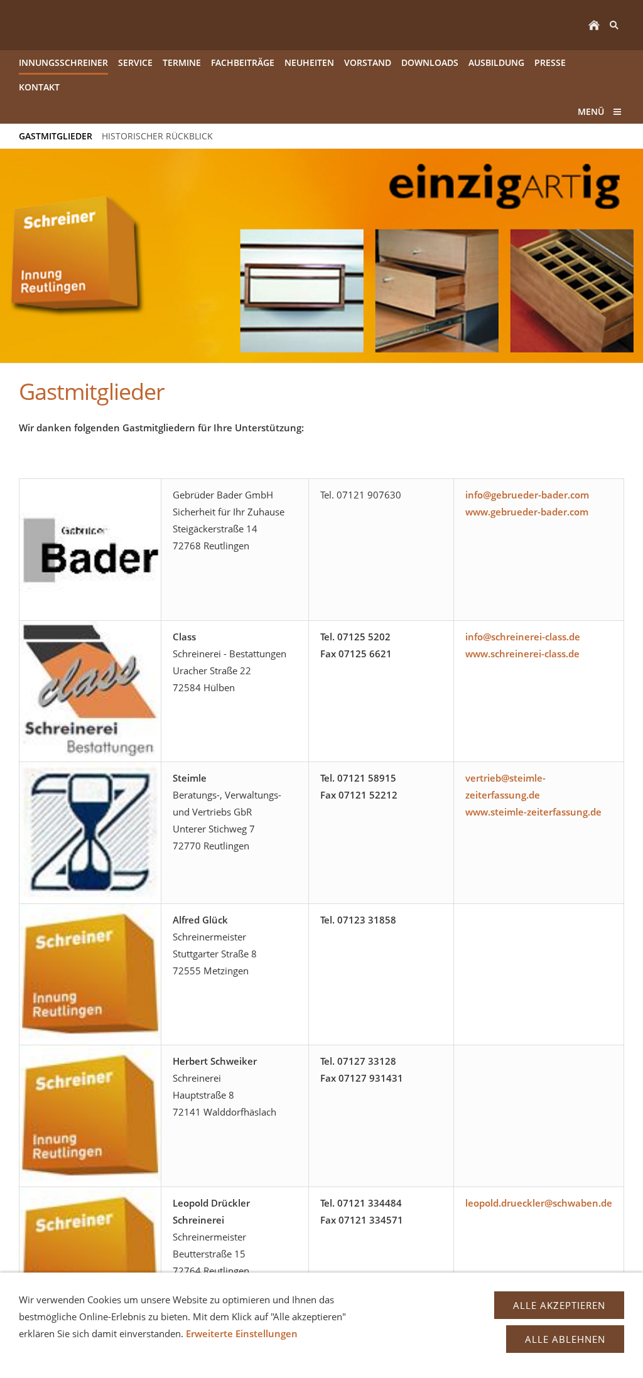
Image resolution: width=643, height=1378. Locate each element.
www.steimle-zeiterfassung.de (533, 811)
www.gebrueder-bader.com (526, 511)
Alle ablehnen (565, 1339)
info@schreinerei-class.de (522, 636)
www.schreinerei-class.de (522, 653)
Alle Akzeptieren (559, 1305)
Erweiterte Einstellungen (242, 1333)
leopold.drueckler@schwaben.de (538, 1203)
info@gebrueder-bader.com (527, 494)
